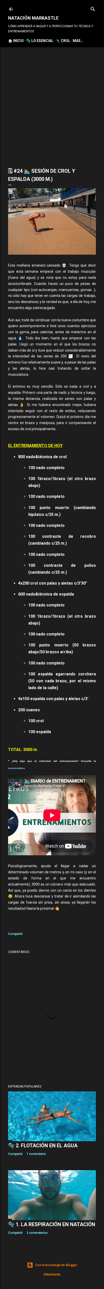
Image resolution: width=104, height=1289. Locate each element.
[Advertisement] (52, 102)
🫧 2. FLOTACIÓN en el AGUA (42, 1145)
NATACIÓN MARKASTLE (33, 18)
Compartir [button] (15, 934)
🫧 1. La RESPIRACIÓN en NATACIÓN (51, 1224)
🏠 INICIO (16, 41)
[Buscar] (93, 8)
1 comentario (36, 1154)
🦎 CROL (63, 41)
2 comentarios (37, 1233)
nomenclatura (16, 768)
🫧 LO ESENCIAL (39, 41)
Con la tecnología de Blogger (56, 1265)
